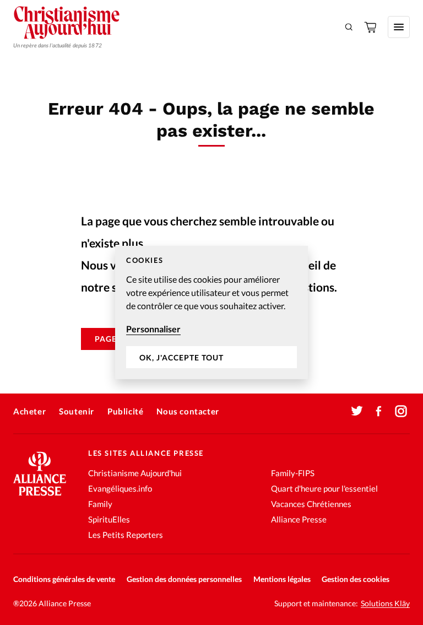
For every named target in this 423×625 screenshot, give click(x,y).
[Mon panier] (371, 27)
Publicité (125, 411)
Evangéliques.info (120, 488)
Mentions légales (282, 579)
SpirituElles (109, 519)
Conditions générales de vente (64, 579)
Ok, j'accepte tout (181, 357)
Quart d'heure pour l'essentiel (324, 488)
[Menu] (399, 27)
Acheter (29, 411)
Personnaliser (153, 329)
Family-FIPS (292, 473)
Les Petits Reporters (125, 535)
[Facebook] (379, 411)
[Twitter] (357, 411)
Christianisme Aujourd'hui (135, 473)
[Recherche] (349, 27)
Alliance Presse (299, 519)
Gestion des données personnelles (184, 579)
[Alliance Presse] (39, 497)
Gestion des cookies (355, 579)
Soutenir (76, 411)
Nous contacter (187, 411)
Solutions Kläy (385, 603)
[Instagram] (401, 411)
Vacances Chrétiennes (311, 504)
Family (100, 504)
